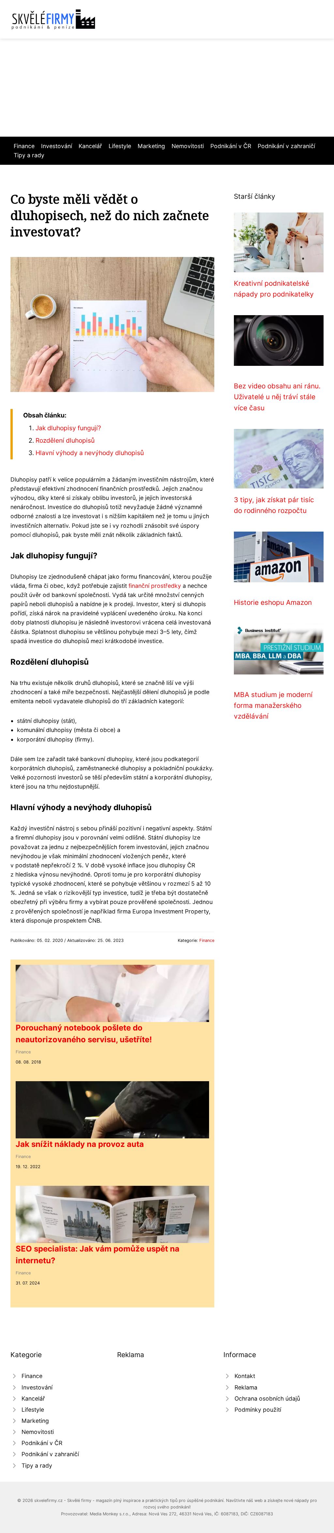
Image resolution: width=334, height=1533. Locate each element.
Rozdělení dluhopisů (65, 440)
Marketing (151, 146)
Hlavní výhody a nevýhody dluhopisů (90, 453)
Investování (56, 146)
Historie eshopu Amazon (273, 602)
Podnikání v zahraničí (286, 146)
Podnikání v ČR (230, 146)
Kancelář (90, 146)
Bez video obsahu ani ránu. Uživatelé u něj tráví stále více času (277, 397)
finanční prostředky (155, 585)
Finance (24, 146)
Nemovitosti (188, 146)
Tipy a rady (29, 155)
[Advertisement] (167, 87)
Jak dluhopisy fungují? (68, 428)
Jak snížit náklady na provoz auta (80, 1144)
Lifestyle (120, 146)
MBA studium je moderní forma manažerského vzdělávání (273, 705)
